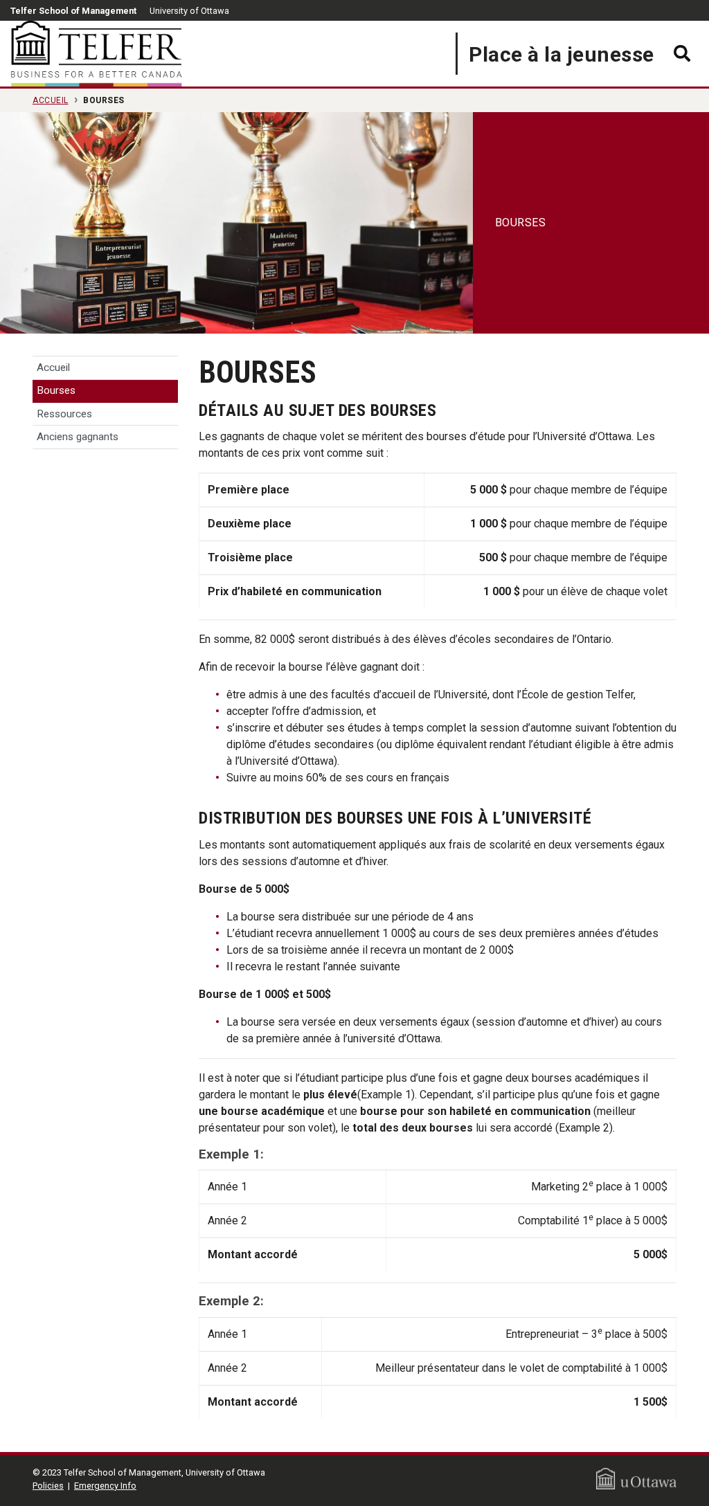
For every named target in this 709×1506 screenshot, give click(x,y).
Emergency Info (105, 1485)
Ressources (64, 414)
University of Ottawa (189, 11)
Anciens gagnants (77, 436)
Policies (48, 1485)
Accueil (51, 100)
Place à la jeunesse (561, 54)
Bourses (56, 390)
